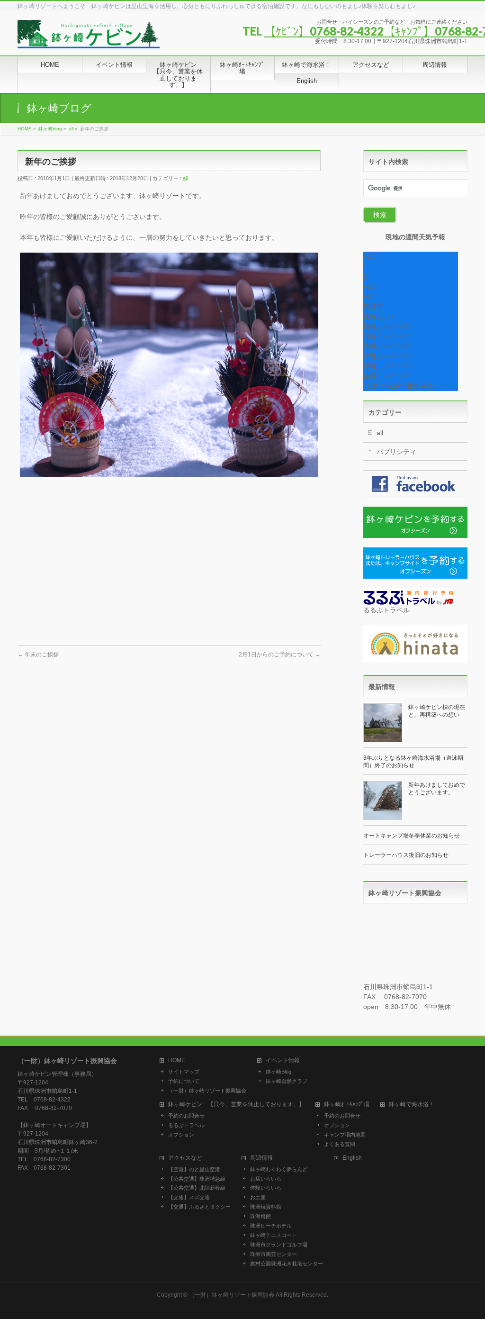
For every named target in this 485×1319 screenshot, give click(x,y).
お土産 (258, 1197)
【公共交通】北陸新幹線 (196, 1188)
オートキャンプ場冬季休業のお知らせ (411, 835)
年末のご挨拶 (38, 654)
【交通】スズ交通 (189, 1197)
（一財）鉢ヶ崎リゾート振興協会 (207, 1090)
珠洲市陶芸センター (273, 1254)
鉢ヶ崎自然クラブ (286, 1081)
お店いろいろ (265, 1179)
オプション (181, 1134)
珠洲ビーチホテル (271, 1225)
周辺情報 (261, 1158)
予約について (183, 1081)
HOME (176, 1060)
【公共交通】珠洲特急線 (196, 1179)
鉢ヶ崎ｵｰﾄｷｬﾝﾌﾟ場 (346, 1104)
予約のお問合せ (186, 1116)
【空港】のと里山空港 (194, 1169)
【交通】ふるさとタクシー (199, 1207)
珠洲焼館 (260, 1216)
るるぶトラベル (186, 1125)
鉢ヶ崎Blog (278, 1071)
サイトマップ (183, 1071)
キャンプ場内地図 (345, 1134)
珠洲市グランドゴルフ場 (278, 1244)
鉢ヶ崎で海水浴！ (411, 1104)
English (352, 1158)
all (185, 178)
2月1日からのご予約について (280, 654)
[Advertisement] (169, 564)
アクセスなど (185, 1158)
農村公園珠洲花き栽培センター (286, 1263)
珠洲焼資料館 (265, 1207)
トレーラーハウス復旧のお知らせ (406, 855)
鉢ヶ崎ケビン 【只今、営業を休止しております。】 (236, 1104)
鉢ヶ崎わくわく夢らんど (278, 1169)
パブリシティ (396, 451)
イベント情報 (283, 1060)
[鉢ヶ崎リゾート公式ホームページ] (89, 37)
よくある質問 (339, 1144)
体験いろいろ (265, 1188)
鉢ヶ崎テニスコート (273, 1235)
